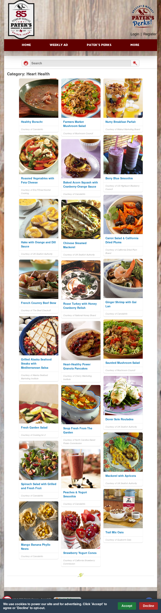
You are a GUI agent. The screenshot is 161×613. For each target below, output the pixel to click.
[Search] (135, 63)
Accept (127, 606)
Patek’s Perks (99, 45)
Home (26, 45)
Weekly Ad (59, 45)
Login (135, 33)
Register (149, 33)
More (134, 45)
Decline (148, 606)
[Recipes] (26, 63)
